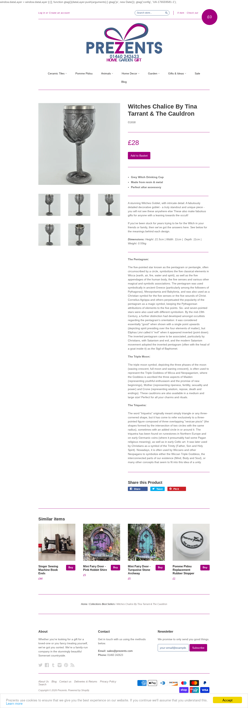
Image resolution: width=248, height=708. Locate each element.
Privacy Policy (108, 681)
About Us (43, 681)
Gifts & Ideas (176, 73)
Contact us (65, 681)
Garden (153, 73)
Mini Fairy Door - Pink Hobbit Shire (95, 568)
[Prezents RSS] (72, 665)
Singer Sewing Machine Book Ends (48, 570)
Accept (227, 700)
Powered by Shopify (78, 690)
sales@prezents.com (120, 650)
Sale (197, 73)
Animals (106, 73)
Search (42, 684)
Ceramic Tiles (56, 73)
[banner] (124, 42)
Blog (124, 81)
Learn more (14, 703)
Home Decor (130, 73)
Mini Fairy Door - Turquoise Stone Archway (139, 570)
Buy (70, 567)
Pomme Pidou (84, 73)
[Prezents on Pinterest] (66, 665)
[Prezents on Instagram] (60, 665)
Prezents (62, 690)
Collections (95, 604)
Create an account (59, 13)
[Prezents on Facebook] (47, 665)
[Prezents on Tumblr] (53, 665)
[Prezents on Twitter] (40, 665)
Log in (41, 13)
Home (84, 604)
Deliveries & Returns (85, 681)
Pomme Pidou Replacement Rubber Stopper (183, 570)
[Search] (166, 13)
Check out (192, 13)
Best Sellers (108, 604)
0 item (180, 13)
